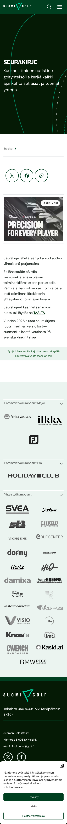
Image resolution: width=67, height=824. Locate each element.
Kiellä (34, 806)
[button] (62, 765)
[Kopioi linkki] (41, 175)
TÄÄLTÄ (39, 312)
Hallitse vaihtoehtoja (33, 815)
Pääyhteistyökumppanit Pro (23, 463)
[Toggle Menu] (59, 7)
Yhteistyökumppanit (18, 494)
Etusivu (8, 148)
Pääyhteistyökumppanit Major (24, 403)
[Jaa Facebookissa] (26, 175)
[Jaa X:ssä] (12, 175)
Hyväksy (34, 797)
